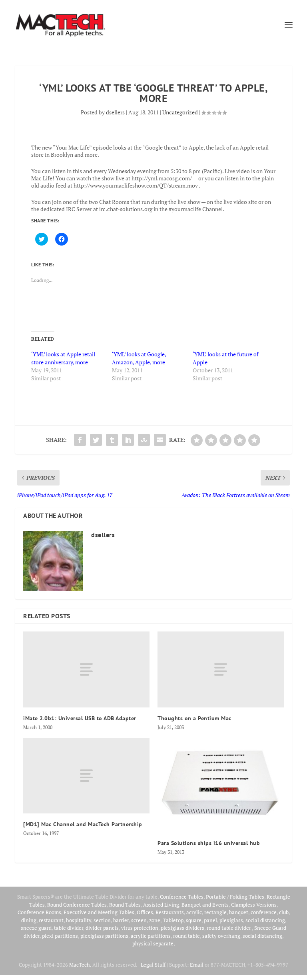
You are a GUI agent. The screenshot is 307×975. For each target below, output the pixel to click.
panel (210, 920)
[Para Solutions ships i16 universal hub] (220, 785)
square (193, 920)
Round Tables (125, 904)
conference (264, 912)
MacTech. (80, 964)
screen (139, 920)
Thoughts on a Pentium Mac (194, 718)
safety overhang (221, 935)
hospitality (78, 920)
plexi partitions (60, 935)
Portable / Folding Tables (235, 896)
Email (196, 964)
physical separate (152, 943)
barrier (121, 920)
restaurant (51, 920)
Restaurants (169, 912)
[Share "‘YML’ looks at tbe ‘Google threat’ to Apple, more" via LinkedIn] (128, 440)
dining (28, 920)
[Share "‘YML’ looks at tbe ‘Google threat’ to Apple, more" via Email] (160, 440)
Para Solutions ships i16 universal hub (208, 843)
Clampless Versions (254, 904)
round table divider (229, 927)
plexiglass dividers (182, 927)
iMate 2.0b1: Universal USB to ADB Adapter (79, 718)
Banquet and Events (205, 904)
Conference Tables (181, 896)
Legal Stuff (153, 964)
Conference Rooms (39, 912)
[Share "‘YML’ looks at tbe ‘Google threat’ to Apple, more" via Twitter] (96, 440)
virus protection (139, 927)
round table (186, 935)
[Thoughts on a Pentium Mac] (220, 669)
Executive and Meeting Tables (99, 912)
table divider (68, 927)
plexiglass (231, 920)
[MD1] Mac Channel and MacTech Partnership (82, 824)
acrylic (194, 912)
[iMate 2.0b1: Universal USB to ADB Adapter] (86, 669)
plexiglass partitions (104, 935)
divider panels (102, 927)
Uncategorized (180, 112)
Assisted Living (161, 904)
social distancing (265, 920)
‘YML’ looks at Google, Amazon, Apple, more (139, 358)
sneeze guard (36, 927)
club (284, 912)
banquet (238, 912)
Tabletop (173, 920)
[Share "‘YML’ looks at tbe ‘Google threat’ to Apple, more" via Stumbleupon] (144, 440)
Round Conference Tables (77, 904)
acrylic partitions (151, 935)
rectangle (215, 912)
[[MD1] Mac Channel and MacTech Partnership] (86, 775)
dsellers (115, 112)
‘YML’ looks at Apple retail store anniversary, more (63, 358)
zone (154, 920)
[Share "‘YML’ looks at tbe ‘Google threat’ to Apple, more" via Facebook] (80, 440)
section (102, 920)
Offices (145, 912)
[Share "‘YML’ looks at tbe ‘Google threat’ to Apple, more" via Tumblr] (112, 440)
